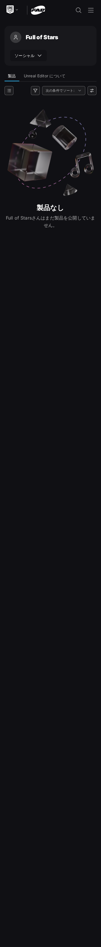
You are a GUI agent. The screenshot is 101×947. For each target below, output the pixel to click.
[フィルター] (35, 90)
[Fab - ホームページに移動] (38, 9)
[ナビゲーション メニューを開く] (90, 10)
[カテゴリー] (8, 90)
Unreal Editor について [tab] (45, 75)
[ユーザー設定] (92, 90)
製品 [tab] (12, 75)
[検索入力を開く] (78, 10)
